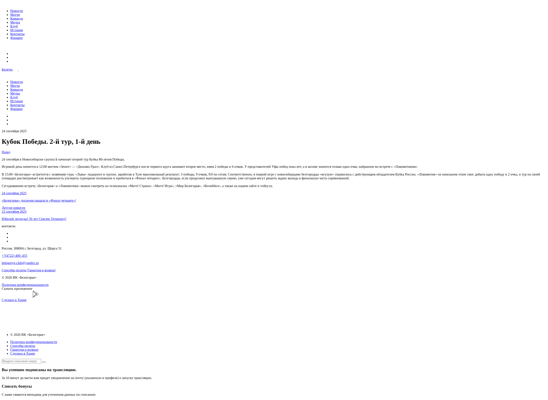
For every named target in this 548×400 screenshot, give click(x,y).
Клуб (14, 26)
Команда (16, 18)
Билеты (7, 69)
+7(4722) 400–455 (14, 255)
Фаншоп (16, 38)
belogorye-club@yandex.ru (20, 263)
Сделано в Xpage (14, 300)
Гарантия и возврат (41, 270)
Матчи (15, 14)
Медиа (15, 22)
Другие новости (13, 208)
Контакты (17, 34)
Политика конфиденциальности (25, 285)
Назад (6, 152)
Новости (16, 11)
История (16, 30)
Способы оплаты (14, 270)
